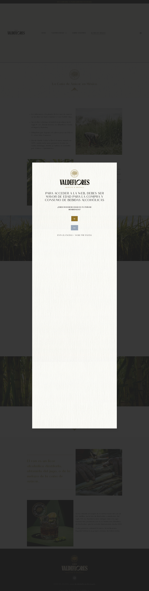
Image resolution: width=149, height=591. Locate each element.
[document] (74, 295)
